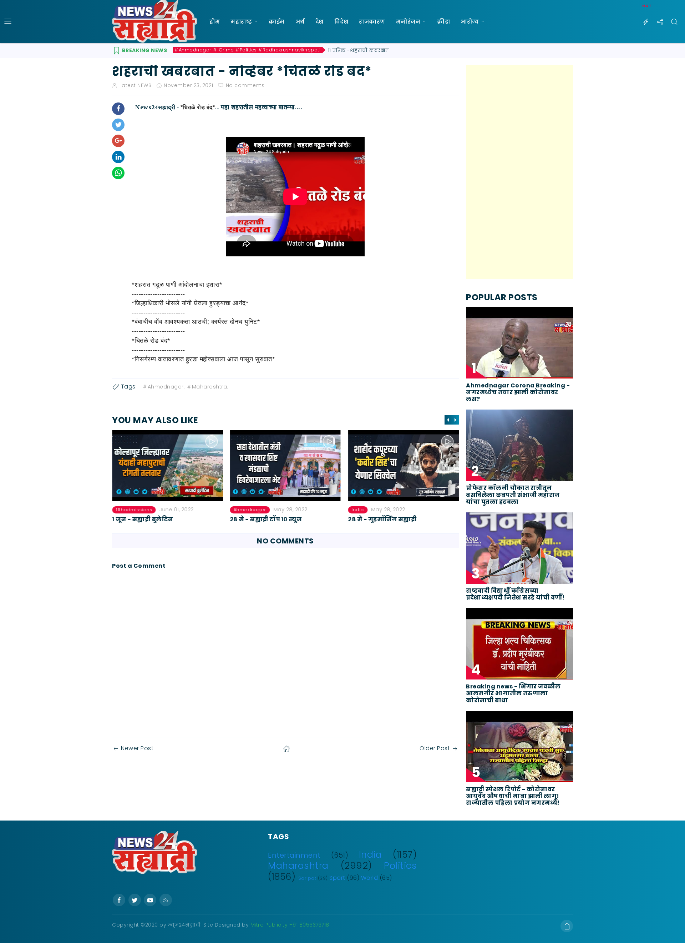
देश (319, 21)
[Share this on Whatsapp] (118, 173)
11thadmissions (134, 509)
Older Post (435, 748)
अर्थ (300, 21)
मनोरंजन (408, 21)
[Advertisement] (519, 172)
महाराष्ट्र (241, 21)
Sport (337, 878)
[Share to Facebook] (118, 108)
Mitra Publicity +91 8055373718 (289, 924)
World (369, 878)
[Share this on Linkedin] (118, 157)
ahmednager (250, 509)
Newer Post (137, 748)
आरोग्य (470, 21)
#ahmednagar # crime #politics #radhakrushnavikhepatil (248, 50)
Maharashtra (298, 865)
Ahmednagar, (166, 386)
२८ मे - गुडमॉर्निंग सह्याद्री (382, 519)
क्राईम (277, 21)
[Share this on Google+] (118, 141)
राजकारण (372, 21)
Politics (400, 865)
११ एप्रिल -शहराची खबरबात (358, 50)
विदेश (341, 21)
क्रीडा (443, 21)
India (357, 509)
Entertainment (294, 855)
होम (214, 21)
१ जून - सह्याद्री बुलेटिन (142, 519)
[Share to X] (118, 125)
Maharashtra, (210, 386)
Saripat (307, 878)
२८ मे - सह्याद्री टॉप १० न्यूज (266, 519)
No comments (245, 85)
